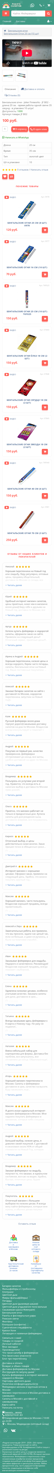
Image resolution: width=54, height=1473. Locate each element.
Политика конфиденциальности (20, 1383)
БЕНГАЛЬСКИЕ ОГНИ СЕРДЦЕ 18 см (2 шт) (27, 401)
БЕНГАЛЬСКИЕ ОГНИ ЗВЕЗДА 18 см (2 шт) (27, 445)
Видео (12, 197)
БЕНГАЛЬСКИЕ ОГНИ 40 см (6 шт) (27, 488)
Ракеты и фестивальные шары (19, 1315)
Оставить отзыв (27, 1223)
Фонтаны (7, 1321)
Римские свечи (10, 1318)
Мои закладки (10, 1346)
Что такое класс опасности (16, 1355)
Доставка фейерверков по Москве (21, 1368)
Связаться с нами (11, 1337)
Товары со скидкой (12, 1340)
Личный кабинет (11, 1343)
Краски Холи (9, 1330)
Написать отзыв (39, 169)
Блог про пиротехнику (14, 1358)
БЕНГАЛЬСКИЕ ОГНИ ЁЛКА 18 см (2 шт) (27, 357)
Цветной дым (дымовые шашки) (20, 1303)
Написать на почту (12, 1407)
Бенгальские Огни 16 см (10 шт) (27, 267)
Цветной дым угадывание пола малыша (24, 1306)
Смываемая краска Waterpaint (18, 1309)
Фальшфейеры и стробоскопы (19, 1288)
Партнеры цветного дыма (16, 1380)
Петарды (7, 1300)
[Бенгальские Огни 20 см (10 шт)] (8, 75)
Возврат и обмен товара (15, 1366)
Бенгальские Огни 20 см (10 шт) (21, 33)
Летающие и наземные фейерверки (22, 1333)
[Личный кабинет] (49, 21)
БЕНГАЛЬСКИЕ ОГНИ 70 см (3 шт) (27, 533)
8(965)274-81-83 (13, 1414)
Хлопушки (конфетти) (14, 1324)
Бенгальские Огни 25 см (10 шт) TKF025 (27, 312)
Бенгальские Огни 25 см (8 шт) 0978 (27, 224)
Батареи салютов (11, 1285)
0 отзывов (22, 169)
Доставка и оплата (34, 89)
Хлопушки (8, 1291)
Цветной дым (9, 1294)
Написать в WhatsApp (17, 137)
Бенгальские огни (18, 30)
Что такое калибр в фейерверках (20, 1352)
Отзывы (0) (14, 95)
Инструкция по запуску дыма (18, 1371)
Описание (10, 89)
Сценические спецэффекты (17, 1327)
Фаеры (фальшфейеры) (15, 1297)
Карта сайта (8, 1404)
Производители (11, 1349)
